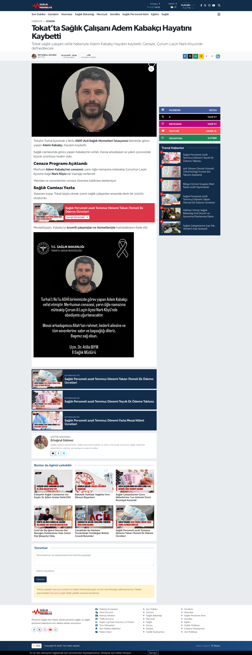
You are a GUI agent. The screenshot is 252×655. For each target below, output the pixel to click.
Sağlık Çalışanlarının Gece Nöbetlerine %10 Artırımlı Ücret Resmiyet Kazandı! (133, 497)
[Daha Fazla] (201, 56)
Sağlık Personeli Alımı (135, 14)
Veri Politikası (190, 632)
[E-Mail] (53, 453)
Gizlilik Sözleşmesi (155, 632)
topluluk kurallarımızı (63, 589)
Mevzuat (102, 14)
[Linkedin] (63, 453)
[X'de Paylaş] (190, 56)
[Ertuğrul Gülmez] (41, 442)
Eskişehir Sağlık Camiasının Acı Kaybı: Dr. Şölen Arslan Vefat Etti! (52, 496)
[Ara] (219, 5)
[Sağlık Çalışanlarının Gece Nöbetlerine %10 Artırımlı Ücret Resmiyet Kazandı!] (135, 480)
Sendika (115, 14)
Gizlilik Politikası (192, 625)
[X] (39, 629)
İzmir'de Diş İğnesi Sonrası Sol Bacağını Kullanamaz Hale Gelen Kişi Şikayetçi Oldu (52, 533)
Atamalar (66, 14)
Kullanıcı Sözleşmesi (194, 628)
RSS (38, 645)
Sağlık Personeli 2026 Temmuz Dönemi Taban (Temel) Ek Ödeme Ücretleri (134, 533)
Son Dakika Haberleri (109, 628)
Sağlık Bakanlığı (84, 14)
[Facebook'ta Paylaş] (185, 56)
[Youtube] (50, 629)
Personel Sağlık (58, 593)
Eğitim (155, 14)
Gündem (53, 14)
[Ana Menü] (218, 14)
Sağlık (165, 14)
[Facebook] (58, 453)
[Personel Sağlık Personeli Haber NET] (43, 5)
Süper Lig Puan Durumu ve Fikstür (116, 622)
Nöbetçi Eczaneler (108, 609)
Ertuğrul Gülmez (62, 440)
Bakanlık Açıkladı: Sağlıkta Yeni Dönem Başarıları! (92, 496)
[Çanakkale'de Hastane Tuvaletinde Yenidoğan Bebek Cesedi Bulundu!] (94, 516)
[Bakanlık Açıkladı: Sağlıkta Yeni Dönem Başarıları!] (94, 480)
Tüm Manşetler (107, 625)
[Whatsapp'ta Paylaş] (195, 56)
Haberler (37, 21)
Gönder (40, 579)
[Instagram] (44, 629)
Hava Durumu (106, 612)
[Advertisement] (189, 83)
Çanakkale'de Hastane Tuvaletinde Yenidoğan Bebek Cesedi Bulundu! (92, 533)
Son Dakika (38, 14)
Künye (149, 625)
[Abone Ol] (217, 56)
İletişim (149, 628)
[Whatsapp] (55, 629)
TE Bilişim (215, 645)
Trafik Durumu (106, 619)
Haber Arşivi (105, 632)
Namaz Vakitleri (107, 615)
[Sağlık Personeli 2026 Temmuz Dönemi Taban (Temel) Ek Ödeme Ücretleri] (135, 516)
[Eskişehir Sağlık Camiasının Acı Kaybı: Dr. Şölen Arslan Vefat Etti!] (53, 480)
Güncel (149, 612)
